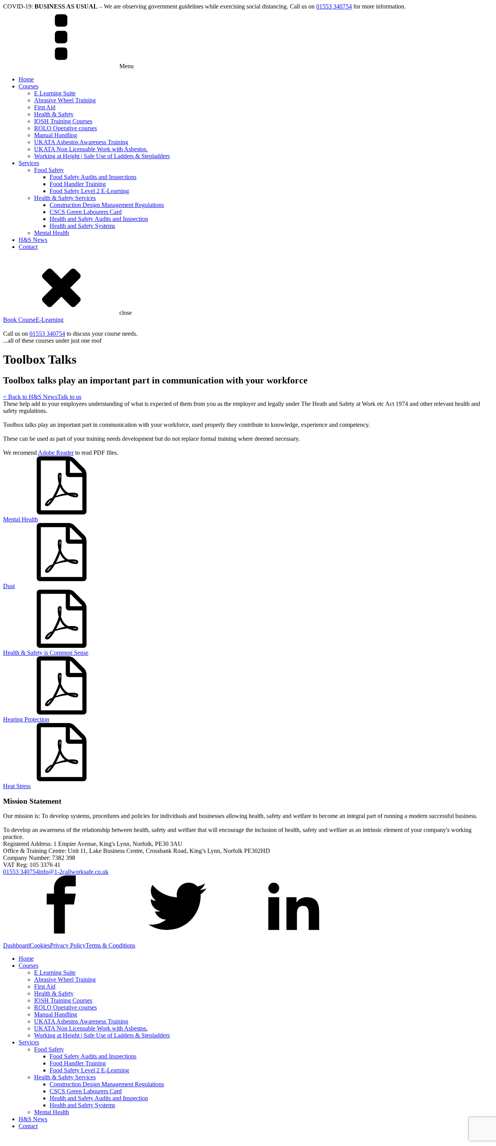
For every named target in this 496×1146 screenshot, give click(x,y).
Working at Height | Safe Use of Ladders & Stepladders (102, 156)
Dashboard (16, 945)
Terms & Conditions (110, 945)
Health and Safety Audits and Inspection (99, 219)
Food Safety (49, 170)
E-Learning (50, 319)
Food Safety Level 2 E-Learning (89, 191)
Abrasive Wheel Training (65, 100)
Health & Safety (54, 114)
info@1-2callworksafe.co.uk (73, 871)
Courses (28, 86)
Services (29, 163)
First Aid (44, 107)
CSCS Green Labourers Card (86, 212)
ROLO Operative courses (65, 128)
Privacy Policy (68, 945)
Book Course (19, 319)
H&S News (33, 239)
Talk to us (69, 397)
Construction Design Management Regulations (107, 205)
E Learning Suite (55, 93)
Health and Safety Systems (82, 226)
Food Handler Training (78, 184)
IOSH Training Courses (63, 121)
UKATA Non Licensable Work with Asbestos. (91, 149)
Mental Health (51, 233)
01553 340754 (334, 6)
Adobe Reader (56, 452)
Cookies (40, 945)
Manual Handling (55, 135)
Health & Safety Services (65, 198)
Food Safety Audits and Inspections (93, 177)
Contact (28, 246)
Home (26, 79)
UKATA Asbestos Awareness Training (81, 142)
